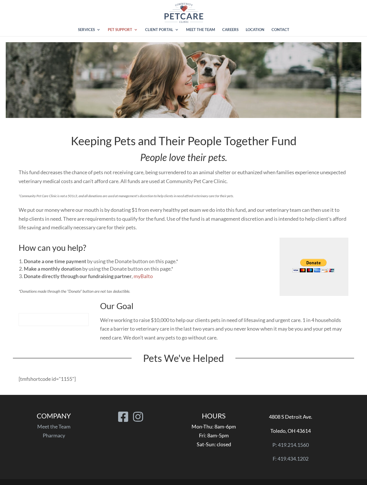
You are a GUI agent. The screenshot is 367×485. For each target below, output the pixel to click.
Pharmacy (54, 435)
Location (255, 30)
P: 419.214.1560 (290, 445)
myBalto (143, 276)
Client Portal (159, 30)
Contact (280, 30)
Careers (230, 30)
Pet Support (120, 30)
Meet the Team (200, 30)
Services (86, 30)
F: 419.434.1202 (291, 458)
